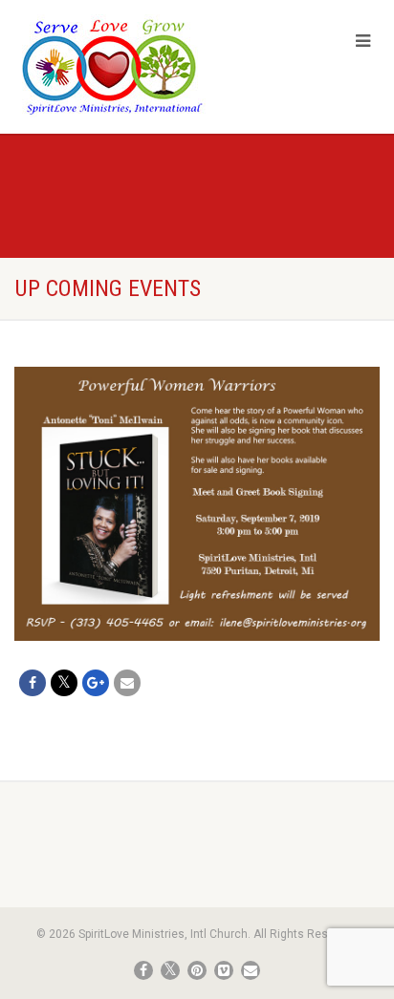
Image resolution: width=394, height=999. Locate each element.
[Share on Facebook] (32, 683)
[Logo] (131, 65)
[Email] (127, 683)
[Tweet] (64, 683)
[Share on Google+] (95, 683)
